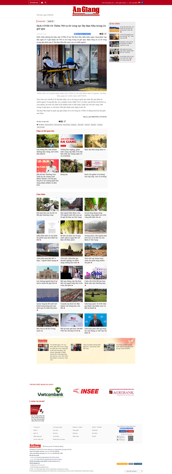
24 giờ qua (73, 125)
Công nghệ (75, 430)
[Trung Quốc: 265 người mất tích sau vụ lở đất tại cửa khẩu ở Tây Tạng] (96, 227)
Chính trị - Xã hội (77, 427)
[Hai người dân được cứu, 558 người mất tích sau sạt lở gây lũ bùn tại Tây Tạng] (72, 204)
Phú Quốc (93, 125)
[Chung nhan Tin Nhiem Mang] (52, 446)
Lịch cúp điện (133, 3)
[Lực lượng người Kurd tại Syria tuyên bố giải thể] (48, 273)
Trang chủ (41, 21)
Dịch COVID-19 (49, 125)
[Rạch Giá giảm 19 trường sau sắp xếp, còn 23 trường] (96, 166)
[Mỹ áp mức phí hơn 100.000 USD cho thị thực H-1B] (72, 320)
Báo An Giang (40, 127)
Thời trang (75, 436)
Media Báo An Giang (59, 439)
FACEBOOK (123, 431)
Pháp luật (94, 430)
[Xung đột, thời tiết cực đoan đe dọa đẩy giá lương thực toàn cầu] (114, 29)
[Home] (42, 2)
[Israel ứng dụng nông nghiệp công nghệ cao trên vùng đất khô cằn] (96, 204)
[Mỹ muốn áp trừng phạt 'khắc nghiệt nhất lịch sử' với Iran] (114, 51)
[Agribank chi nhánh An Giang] (121, 392)
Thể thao (75, 433)
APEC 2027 (80, 125)
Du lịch (94, 436)
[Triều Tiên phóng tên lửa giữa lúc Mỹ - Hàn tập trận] (114, 37)
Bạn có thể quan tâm (46, 131)
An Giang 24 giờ (57, 427)
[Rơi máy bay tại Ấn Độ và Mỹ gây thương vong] (48, 204)
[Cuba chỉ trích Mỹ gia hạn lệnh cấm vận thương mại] (96, 273)
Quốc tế (50, 21)
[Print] (102, 34)
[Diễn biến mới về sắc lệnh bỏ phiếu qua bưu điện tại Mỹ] (48, 227)
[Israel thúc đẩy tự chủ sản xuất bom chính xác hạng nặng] (114, 59)
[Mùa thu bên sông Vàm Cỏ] (96, 141)
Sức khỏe (94, 433)
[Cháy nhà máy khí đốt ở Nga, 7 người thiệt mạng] (48, 250)
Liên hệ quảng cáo (108, 3)
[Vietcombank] (51, 392)
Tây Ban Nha (66, 125)
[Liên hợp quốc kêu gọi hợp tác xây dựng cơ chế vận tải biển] (96, 320)
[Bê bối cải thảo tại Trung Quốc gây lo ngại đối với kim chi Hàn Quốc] (72, 227)
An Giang (99, 125)
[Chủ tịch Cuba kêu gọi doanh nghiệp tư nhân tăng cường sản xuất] (72, 250)
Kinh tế (35, 430)
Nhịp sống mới (37, 436)
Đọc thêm (41, 194)
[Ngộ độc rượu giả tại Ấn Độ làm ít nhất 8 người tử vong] (114, 44)
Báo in (130, 464)
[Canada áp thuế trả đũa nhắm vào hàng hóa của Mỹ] (72, 295)
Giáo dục (55, 430)
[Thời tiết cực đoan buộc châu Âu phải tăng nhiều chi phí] (96, 250)
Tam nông (56, 436)
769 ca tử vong (58, 125)
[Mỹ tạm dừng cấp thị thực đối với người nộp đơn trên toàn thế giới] (72, 273)
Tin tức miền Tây (38, 439)
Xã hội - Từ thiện (96, 427)
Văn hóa (55, 433)
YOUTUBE (130, 431)
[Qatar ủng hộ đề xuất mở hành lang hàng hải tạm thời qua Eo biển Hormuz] (48, 295)
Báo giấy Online (121, 3)
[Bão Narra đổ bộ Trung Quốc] (48, 320)
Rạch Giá (87, 125)
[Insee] (86, 391)
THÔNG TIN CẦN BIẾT (37, 401)
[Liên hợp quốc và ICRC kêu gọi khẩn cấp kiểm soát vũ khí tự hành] (96, 295)
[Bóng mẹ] (72, 166)
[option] (50, 392)
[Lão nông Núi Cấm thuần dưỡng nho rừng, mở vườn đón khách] (48, 141)
